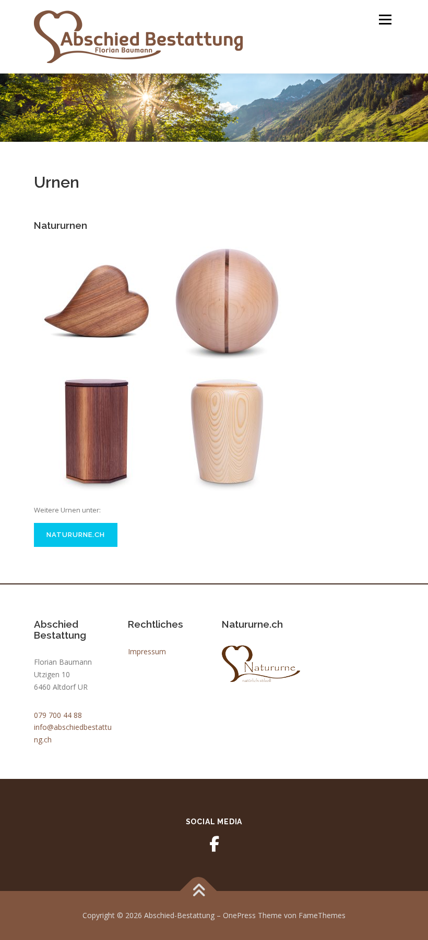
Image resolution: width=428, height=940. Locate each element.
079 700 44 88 (58, 715)
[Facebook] (214, 844)
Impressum (147, 651)
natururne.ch (75, 535)
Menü (385, 19)
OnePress (239, 915)
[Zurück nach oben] (198, 891)
